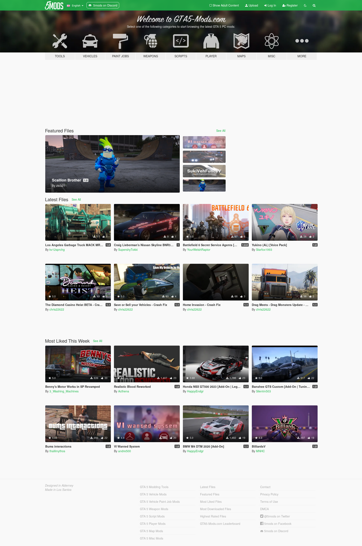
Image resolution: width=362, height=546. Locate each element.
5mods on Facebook (277, 523)
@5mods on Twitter (276, 516)
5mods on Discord (275, 531)
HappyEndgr (195, 391)
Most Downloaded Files (215, 509)
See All (220, 130)
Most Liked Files (211, 501)
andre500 (124, 451)
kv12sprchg (57, 249)
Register (292, 5)
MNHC (260, 451)
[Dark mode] (305, 5)
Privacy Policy (269, 494)
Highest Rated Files (213, 516)
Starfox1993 (264, 249)
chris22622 (56, 309)
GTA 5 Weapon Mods (154, 509)
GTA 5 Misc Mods (151, 538)
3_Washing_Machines (64, 391)
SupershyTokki (128, 249)
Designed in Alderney (59, 485)
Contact (265, 487)
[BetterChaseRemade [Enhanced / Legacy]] (204, 157)
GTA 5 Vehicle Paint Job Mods (160, 501)
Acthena (123, 391)
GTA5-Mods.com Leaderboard (220, 523)
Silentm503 (263, 391)
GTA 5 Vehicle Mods (153, 494)
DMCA (264, 509)
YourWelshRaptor (198, 249)
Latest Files (207, 487)
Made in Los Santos (58, 489)
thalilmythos (57, 451)
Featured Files (209, 494)
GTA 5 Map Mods (151, 531)
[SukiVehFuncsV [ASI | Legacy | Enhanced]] (204, 171)
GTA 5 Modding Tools (154, 487)
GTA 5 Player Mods (152, 523)
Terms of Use (269, 501)
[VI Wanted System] (204, 142)
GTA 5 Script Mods (152, 516)
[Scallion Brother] (204, 185)
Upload (253, 5)
